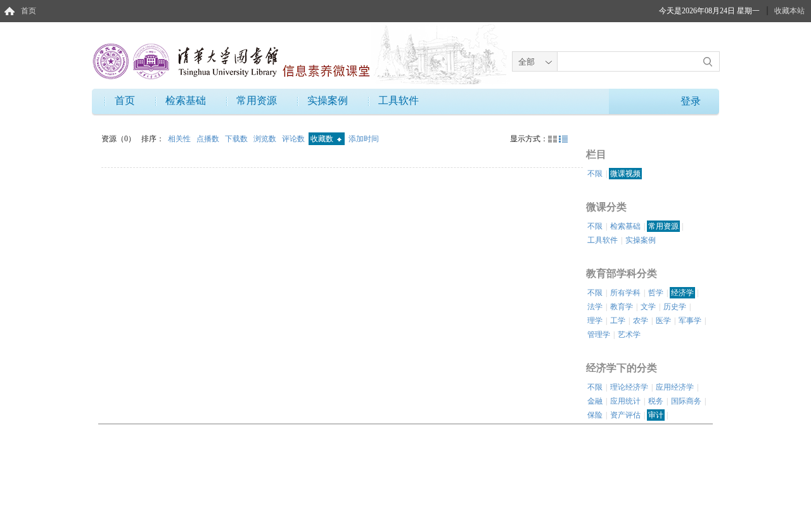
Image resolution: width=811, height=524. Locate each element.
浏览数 (265, 138)
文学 (648, 306)
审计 (655, 415)
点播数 (208, 138)
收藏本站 (789, 10)
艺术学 (629, 334)
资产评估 (625, 415)
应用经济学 (675, 387)
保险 (595, 415)
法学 (595, 306)
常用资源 (256, 100)
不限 (595, 173)
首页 (28, 10)
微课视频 (625, 173)
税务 (655, 401)
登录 (690, 101)
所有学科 (625, 292)
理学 (595, 320)
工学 (617, 320)
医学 (663, 320)
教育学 (621, 306)
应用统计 (625, 401)
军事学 (690, 320)
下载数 (237, 138)
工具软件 (398, 100)
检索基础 (185, 100)
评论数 (294, 138)
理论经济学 (629, 387)
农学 (640, 320)
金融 (595, 401)
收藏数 (322, 138)
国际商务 (686, 401)
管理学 (598, 334)
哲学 (655, 292)
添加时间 (363, 138)
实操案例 (327, 100)
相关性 (180, 138)
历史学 (674, 306)
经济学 (682, 292)
